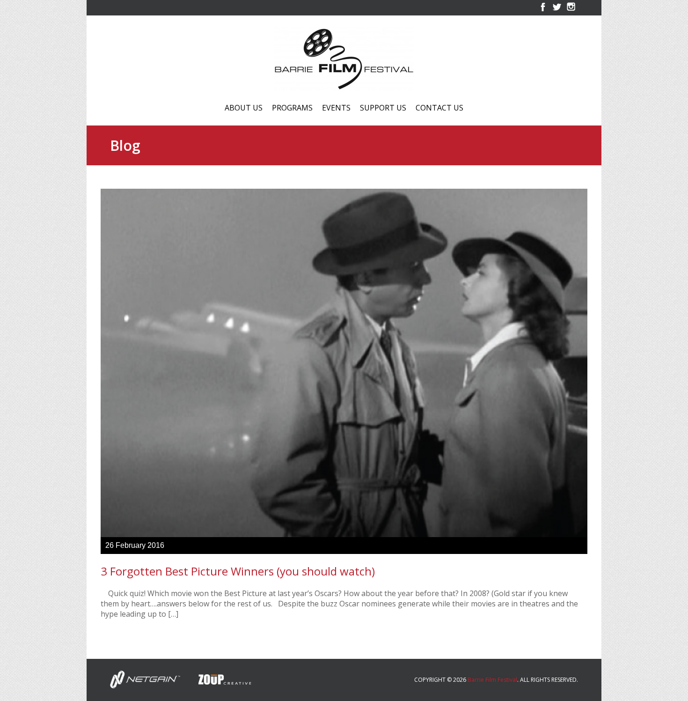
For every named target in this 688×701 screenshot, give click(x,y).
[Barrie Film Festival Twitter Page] (557, 11)
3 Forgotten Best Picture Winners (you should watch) (238, 571)
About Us (244, 108)
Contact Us (439, 108)
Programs (292, 108)
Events (336, 108)
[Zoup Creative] (217, 678)
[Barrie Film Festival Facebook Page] (543, 11)
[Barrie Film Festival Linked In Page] (571, 11)
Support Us (383, 108)
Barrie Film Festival (492, 680)
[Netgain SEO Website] (145, 678)
